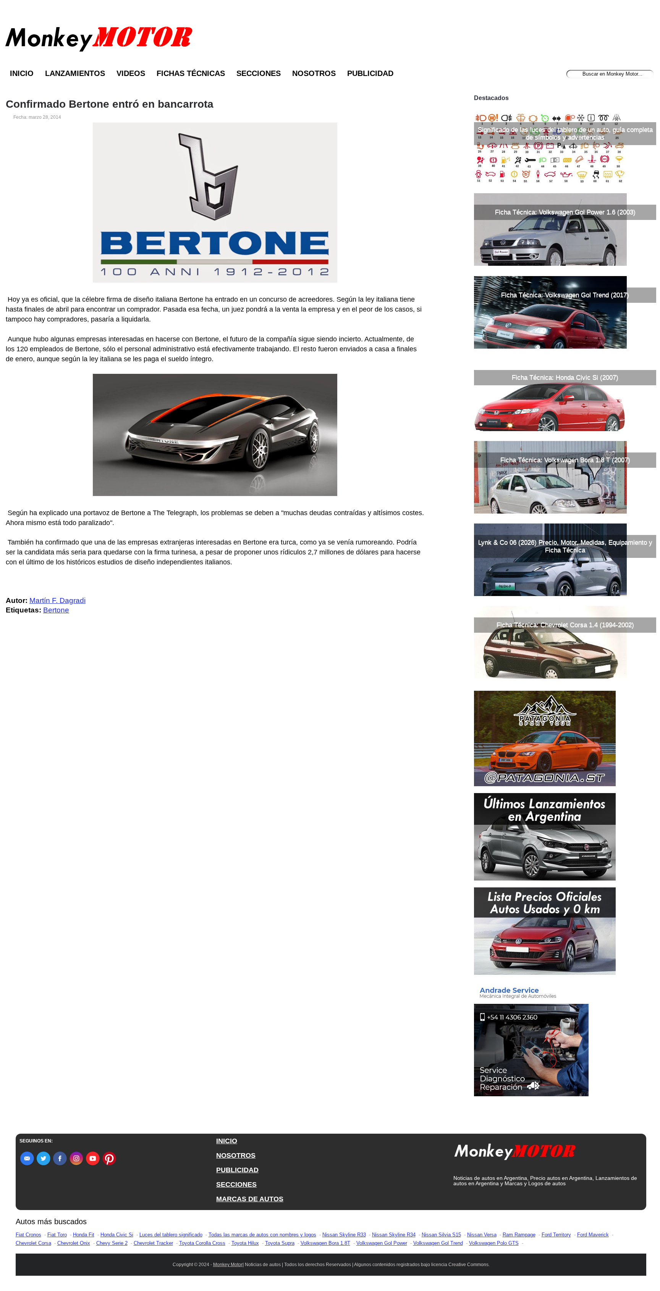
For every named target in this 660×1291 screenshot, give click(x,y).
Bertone (56, 610)
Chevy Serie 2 (112, 1243)
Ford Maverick (593, 1235)
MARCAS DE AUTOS (249, 1199)
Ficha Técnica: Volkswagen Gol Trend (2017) (565, 295)
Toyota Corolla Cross (202, 1243)
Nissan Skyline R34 (394, 1235)
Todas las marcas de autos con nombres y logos (262, 1235)
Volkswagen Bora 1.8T (325, 1243)
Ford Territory (556, 1235)
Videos (130, 73)
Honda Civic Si (116, 1235)
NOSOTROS (236, 1155)
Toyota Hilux (245, 1243)
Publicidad (370, 73)
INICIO (226, 1141)
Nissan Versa (482, 1235)
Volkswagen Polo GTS (494, 1243)
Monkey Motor (228, 1264)
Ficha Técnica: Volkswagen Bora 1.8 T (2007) (565, 460)
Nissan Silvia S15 (441, 1235)
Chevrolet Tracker (153, 1243)
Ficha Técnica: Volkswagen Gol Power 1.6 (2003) (565, 212)
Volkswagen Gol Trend (438, 1243)
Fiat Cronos (28, 1235)
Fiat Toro (57, 1235)
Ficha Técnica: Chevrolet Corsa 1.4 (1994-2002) (565, 625)
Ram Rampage (519, 1235)
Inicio (22, 73)
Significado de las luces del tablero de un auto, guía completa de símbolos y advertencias (565, 133)
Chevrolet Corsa (33, 1243)
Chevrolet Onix (73, 1243)
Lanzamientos (75, 73)
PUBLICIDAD (237, 1170)
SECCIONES (236, 1184)
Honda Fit (83, 1235)
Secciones (258, 73)
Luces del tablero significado (170, 1235)
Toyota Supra (279, 1243)
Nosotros (314, 73)
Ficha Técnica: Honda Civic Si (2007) (565, 377)
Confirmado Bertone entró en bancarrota (110, 104)
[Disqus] (217, 774)
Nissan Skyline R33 (344, 1235)
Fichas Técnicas (191, 73)
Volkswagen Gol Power (381, 1243)
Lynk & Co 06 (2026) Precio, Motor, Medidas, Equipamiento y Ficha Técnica (565, 546)
